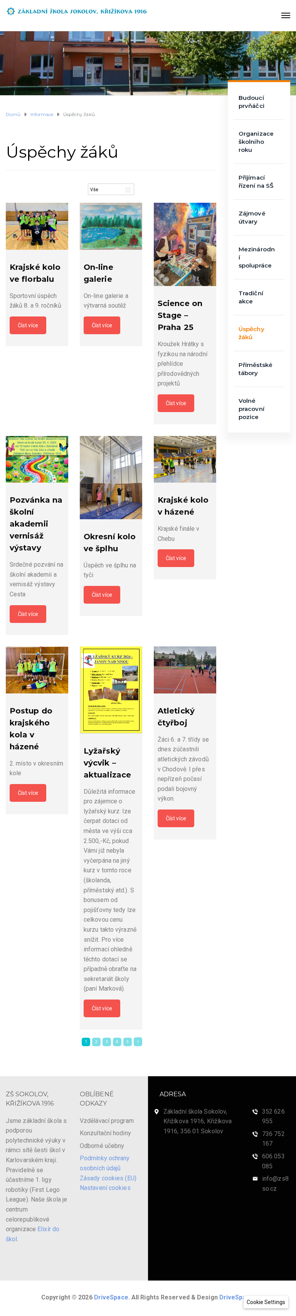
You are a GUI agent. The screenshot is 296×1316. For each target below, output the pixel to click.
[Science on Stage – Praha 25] (185, 244)
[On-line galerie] (111, 226)
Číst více (28, 325)
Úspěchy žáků (251, 333)
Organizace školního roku (256, 141)
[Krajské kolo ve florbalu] (37, 226)
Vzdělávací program (107, 1120)
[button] (266, 1302)
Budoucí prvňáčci (251, 101)
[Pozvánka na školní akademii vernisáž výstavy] (37, 459)
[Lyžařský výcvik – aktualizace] (111, 689)
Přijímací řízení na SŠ (256, 181)
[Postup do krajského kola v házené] (37, 669)
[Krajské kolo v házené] (185, 459)
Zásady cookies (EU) (108, 1178)
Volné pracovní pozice (251, 409)
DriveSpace (111, 1297)
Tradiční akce (251, 297)
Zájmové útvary (252, 217)
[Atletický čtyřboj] (185, 669)
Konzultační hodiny (105, 1133)
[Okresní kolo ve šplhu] (111, 477)
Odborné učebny (102, 1145)
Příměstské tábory (255, 369)
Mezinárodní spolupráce (257, 257)
